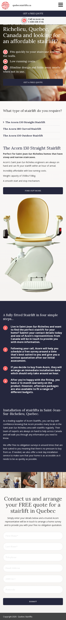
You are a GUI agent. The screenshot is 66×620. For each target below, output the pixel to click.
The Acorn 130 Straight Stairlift (25, 122)
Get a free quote (33, 13)
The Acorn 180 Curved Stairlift (22, 128)
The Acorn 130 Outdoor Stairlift (23, 135)
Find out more (33, 191)
